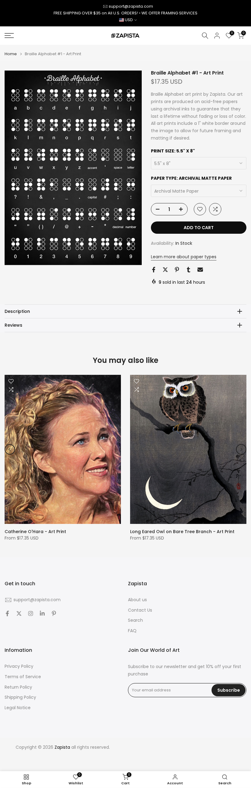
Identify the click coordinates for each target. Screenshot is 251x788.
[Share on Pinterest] (177, 269)
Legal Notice (18, 708)
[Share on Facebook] (153, 269)
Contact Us (140, 610)
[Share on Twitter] (165, 269)
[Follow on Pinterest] (54, 613)
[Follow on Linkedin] (42, 613)
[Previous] (10, 449)
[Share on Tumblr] (188, 269)
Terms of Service (23, 677)
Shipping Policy (20, 697)
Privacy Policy (19, 666)
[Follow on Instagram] (30, 613)
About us (137, 600)
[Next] (241, 449)
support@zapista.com (131, 6)
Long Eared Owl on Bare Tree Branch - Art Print (182, 532)
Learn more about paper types (183, 257)
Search (135, 620)
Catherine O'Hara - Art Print (35, 532)
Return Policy (18, 687)
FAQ (132, 631)
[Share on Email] (200, 269)
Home (11, 54)
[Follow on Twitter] (19, 613)
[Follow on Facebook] (7, 613)
